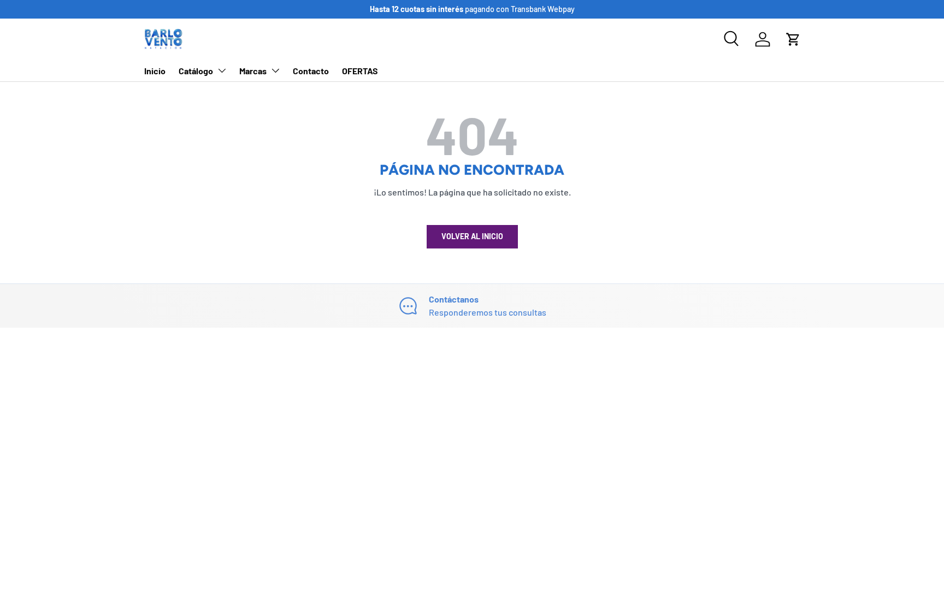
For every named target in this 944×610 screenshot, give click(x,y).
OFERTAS (360, 71)
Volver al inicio (472, 236)
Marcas (253, 71)
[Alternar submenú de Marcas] (275, 70)
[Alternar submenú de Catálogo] (221, 70)
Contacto (311, 71)
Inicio (155, 71)
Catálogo (196, 71)
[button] (793, 39)
